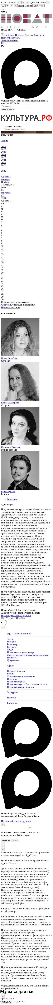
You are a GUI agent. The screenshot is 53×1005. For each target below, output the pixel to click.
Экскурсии (38, 35)
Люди (10, 649)
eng (8, 633)
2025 (3, 162)
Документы (13, 660)
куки (27, 835)
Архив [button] (4, 140)
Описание (12, 499)
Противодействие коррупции (16, 615)
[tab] (26, 140)
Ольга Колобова (9, 358)
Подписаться (8, 109)
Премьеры (12, 679)
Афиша (11, 35)
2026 (3, 165)
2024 (3, 160)
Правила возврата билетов (20, 687)
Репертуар (12, 644)
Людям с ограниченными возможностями (28, 655)
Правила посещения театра (20, 652)
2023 (3, 157)
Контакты (15, 37)
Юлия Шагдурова (10, 402)
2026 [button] (3, 171)
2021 (3, 152)
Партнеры (12, 657)
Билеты (11, 673)
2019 (3, 146)
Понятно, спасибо (10, 840)
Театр (4, 35)
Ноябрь (5, 182)
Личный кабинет (9, 40)
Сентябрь (6, 176)
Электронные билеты (36, 684)
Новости (5, 37)
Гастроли (11, 647)
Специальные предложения (21, 676)
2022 (3, 154)
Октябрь (5, 179)
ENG (3, 43)
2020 (3, 149)
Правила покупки (16, 681)
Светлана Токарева (10, 447)
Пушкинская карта (10, 307)
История (11, 641)
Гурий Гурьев (8, 491)
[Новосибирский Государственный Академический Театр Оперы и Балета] (26, 27)
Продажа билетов (24, 35)
